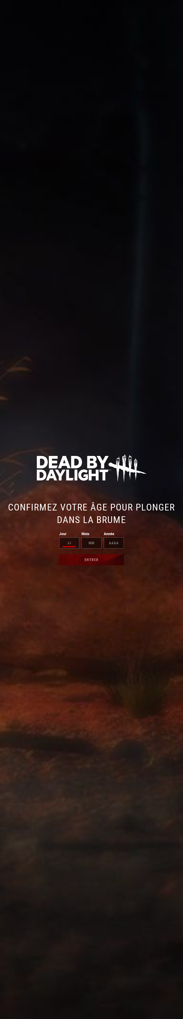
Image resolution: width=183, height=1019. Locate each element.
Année (109, 533)
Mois (85, 533)
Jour (63, 533)
